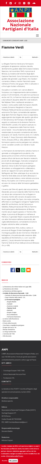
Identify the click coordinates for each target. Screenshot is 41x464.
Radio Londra (7, 321)
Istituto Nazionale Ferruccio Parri (14, 374)
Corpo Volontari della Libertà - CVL (15, 297)
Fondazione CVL (9, 378)
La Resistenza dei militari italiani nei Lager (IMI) (17, 287)
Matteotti (35, 57)
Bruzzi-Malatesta (12, 314)
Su (20, 57)
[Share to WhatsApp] (23, 270)
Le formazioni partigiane (12, 299)
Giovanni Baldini (7, 431)
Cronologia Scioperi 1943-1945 (14, 371)
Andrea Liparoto (7, 401)
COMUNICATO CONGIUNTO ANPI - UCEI (15, 40)
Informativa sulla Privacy (14, 456)
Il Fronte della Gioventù (10, 323)
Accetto (4, 461)
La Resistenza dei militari (10, 289)
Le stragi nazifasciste (9, 331)
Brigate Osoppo (11, 312)
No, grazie (13, 461)
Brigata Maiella (11, 302)
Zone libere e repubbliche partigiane (13, 325)
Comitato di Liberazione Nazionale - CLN (15, 293)
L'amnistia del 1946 (9, 334)
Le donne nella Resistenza (11, 319)
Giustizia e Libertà (8, 57)
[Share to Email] (28, 270)
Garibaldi (9, 304)
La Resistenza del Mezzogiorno (12, 291)
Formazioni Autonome (14, 317)
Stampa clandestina (9, 329)
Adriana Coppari (7, 440)
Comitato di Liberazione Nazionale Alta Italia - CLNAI (20, 295)
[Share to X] (18, 270)
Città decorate (7, 336)
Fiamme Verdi (11, 308)
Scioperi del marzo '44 (9, 327)
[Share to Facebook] (12, 270)
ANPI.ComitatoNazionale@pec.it (16, 422)
